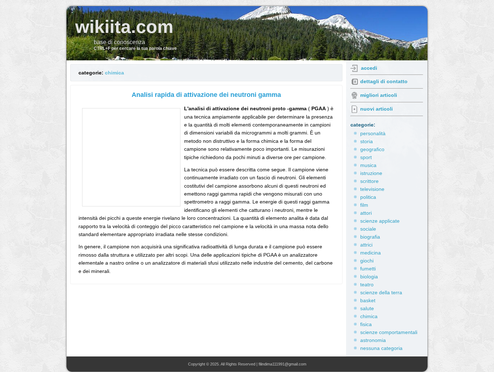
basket (367, 300)
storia (366, 141)
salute (367, 308)
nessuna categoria (381, 348)
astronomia (373, 340)
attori (366, 213)
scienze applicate (380, 221)
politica (368, 197)
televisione (372, 189)
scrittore (369, 181)
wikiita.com (124, 27)
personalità (373, 133)
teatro (367, 284)
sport (366, 157)
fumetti (368, 268)
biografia (370, 237)
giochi (367, 261)
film (364, 205)
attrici (366, 245)
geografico (372, 149)
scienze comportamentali (388, 332)
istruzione (371, 173)
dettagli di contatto (384, 81)
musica (368, 165)
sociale (368, 229)
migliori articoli (378, 95)
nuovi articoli (376, 109)
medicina (370, 253)
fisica (366, 324)
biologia (369, 276)
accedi (369, 68)
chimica (114, 73)
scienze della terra (381, 292)
